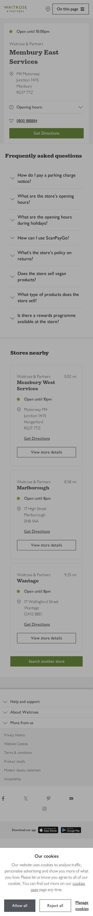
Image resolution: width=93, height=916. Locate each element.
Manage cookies (82, 905)
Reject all (55, 905)
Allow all (19, 905)
